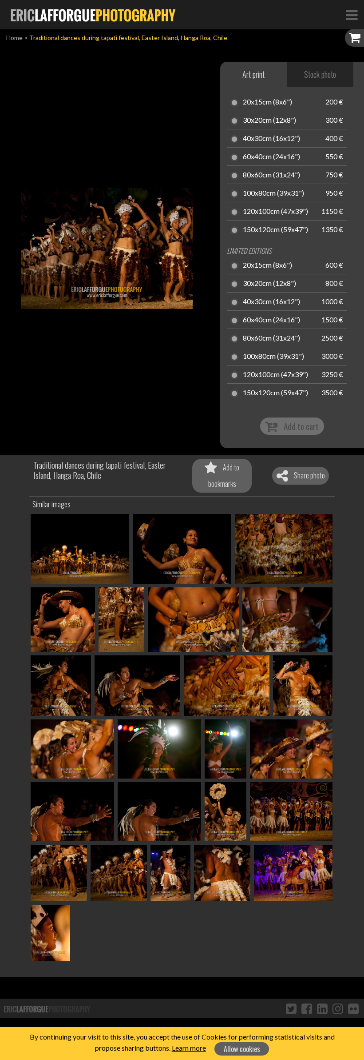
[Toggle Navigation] (351, 15)
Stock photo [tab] (320, 74)
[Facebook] (306, 1008)
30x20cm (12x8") (269, 120)
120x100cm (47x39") (275, 211)
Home (14, 37)
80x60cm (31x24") (271, 175)
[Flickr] (353, 1008)
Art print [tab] (253, 74)
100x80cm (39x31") (273, 193)
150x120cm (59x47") (275, 229)
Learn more (189, 1048)
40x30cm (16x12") (271, 138)
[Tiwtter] (291, 1008)
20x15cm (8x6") (267, 102)
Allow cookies (242, 1049)
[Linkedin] (322, 1008)
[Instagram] (337, 1008)
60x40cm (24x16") (271, 157)
